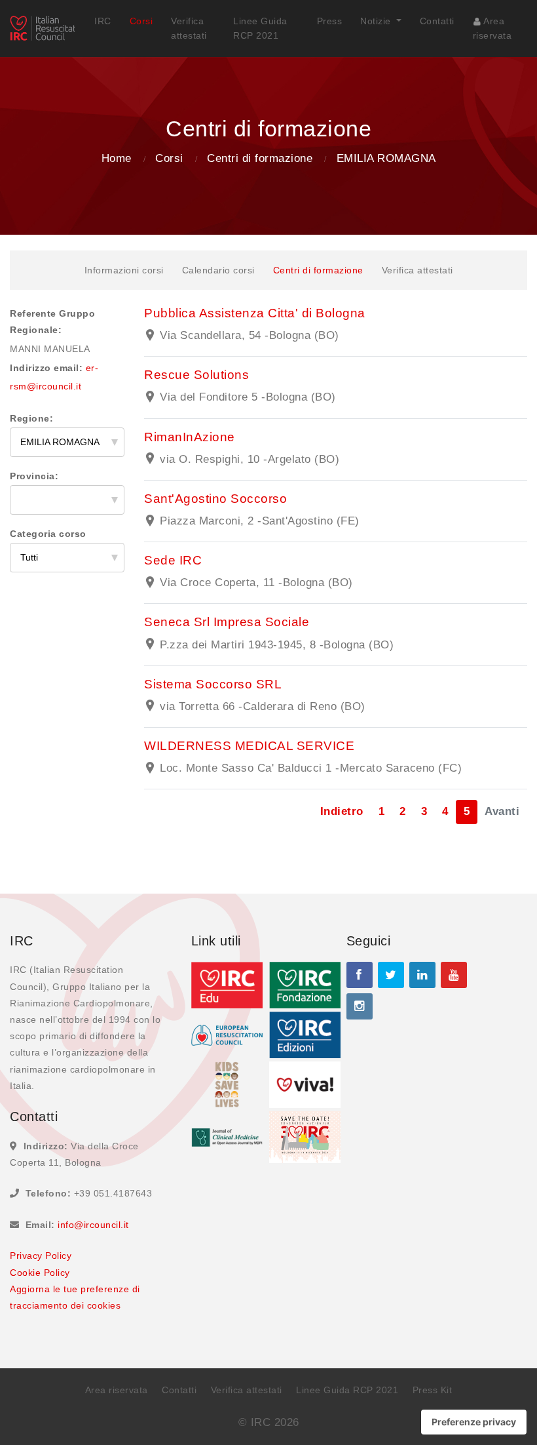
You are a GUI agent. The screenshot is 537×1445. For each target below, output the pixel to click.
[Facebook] (359, 975)
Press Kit (433, 1390)
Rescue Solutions (196, 375)
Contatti (437, 21)
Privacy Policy (40, 1255)
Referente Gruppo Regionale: (52, 321)
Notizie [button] (377, 21)
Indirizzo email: (46, 368)
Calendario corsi (218, 270)
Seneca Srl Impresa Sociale (226, 622)
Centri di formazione (259, 158)
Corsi (141, 21)
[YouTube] (454, 975)
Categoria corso (48, 533)
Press (330, 21)
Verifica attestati (189, 28)
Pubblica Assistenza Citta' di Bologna (254, 313)
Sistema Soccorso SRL (213, 684)
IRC (102, 21)
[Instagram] (359, 1006)
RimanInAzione (189, 437)
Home (117, 158)
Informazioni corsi (124, 270)
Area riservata (492, 28)
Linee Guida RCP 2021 (260, 28)
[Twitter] (391, 975)
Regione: (31, 418)
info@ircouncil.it (93, 1224)
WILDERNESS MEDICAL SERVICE (249, 746)
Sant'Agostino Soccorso (215, 498)
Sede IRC (173, 560)
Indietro (341, 811)
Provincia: (34, 476)
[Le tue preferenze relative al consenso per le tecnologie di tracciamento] (474, 1422)
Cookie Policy (40, 1272)
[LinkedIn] (422, 975)
